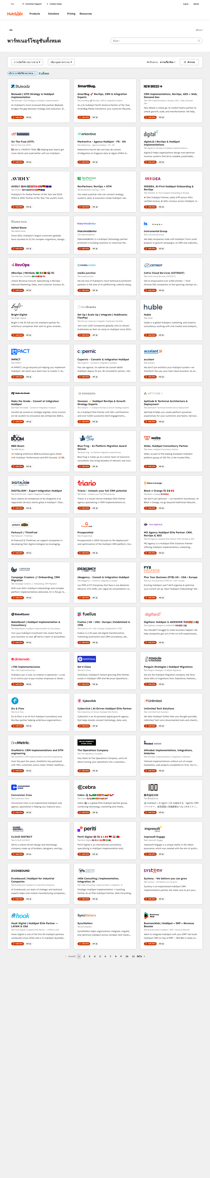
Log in (185, 4)
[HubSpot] (15, 14)
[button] (199, 30)
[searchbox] (156, 41)
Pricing (71, 13)
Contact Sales (56, 4)
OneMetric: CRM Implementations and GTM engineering (37, 752)
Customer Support (33, 4)
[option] (26, 62)
